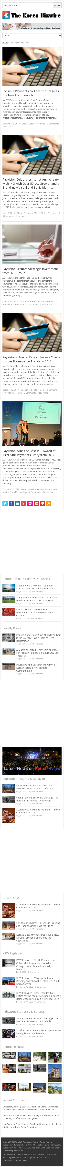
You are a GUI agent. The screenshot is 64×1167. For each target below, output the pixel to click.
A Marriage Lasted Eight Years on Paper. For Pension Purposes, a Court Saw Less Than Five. (38, 652)
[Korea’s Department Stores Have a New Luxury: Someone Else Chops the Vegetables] (8, 936)
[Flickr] (30, 503)
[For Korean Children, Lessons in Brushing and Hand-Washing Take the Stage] (8, 925)
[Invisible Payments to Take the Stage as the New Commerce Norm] (32, 66)
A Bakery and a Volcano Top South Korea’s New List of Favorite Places (35, 587)
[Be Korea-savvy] (32, 15)
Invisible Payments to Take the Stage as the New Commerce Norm (30, 93)
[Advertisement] (32, 542)
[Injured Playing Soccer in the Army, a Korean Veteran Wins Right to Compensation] (8, 666)
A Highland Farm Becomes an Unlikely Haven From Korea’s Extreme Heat (36, 599)
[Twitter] (5, 503)
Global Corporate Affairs (33, 123)
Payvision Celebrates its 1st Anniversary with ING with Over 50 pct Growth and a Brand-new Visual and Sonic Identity (30, 183)
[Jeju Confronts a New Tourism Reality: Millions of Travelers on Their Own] (55, 1088)
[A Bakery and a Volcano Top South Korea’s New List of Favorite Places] (8, 588)
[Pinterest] (42, 503)
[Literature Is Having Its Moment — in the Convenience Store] (8, 815)
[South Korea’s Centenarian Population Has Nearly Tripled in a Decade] (8, 1033)
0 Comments (37, 591)
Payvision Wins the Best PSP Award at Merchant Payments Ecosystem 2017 (29, 453)
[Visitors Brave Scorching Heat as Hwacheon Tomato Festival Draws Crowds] (8, 612)
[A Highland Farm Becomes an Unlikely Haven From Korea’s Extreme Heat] (8, 599)
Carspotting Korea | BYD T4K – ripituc (19, 1106)
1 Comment (40, 1002)
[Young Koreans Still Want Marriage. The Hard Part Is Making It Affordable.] (8, 799)
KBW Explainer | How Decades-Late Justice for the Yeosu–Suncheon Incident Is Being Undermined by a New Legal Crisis (38, 995)
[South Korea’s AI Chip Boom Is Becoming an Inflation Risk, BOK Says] (9, 1068)
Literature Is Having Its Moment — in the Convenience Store (38, 811)
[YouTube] (36, 503)
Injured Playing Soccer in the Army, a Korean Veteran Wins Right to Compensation (35, 667)
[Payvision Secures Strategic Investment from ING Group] (32, 244)
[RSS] (48, 503)
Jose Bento (7, 1124)
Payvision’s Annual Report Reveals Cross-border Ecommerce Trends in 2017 (31, 359)
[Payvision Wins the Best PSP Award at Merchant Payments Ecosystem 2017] (32, 423)
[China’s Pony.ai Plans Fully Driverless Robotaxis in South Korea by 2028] (9, 1056)
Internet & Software (48, 390)
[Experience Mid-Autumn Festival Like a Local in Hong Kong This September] (9, 1087)
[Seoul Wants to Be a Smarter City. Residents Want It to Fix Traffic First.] (8, 788)
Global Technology (49, 213)
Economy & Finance (47, 301)
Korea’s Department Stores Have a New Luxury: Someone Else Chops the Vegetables (37, 937)
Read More (7, 126)
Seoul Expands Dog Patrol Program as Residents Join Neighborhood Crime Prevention (31, 1125)
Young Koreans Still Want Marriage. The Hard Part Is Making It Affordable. (37, 799)
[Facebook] (11, 503)
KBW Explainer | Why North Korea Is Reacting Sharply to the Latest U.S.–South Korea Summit (38, 980)
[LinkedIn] (17, 503)
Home (5, 42)
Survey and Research (12, 392)
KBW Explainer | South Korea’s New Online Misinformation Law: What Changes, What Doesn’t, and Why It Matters (35, 965)
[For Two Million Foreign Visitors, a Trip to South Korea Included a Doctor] (39, 1056)
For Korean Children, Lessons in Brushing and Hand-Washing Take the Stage (38, 924)
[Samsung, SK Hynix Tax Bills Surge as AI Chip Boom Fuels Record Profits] (24, 1068)
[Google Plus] (23, 503)
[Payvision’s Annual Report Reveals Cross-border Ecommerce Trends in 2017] (32, 332)
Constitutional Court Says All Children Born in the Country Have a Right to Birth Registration (38, 637)
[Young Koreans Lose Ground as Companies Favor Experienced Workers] (55, 1057)
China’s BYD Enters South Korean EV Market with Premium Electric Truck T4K (30, 1108)
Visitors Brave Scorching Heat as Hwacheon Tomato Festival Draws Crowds (34, 612)
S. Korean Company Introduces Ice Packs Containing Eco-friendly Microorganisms (30, 1117)
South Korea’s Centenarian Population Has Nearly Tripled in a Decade (38, 1032)
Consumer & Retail (28, 301)
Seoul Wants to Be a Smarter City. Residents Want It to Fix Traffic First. (35, 787)
